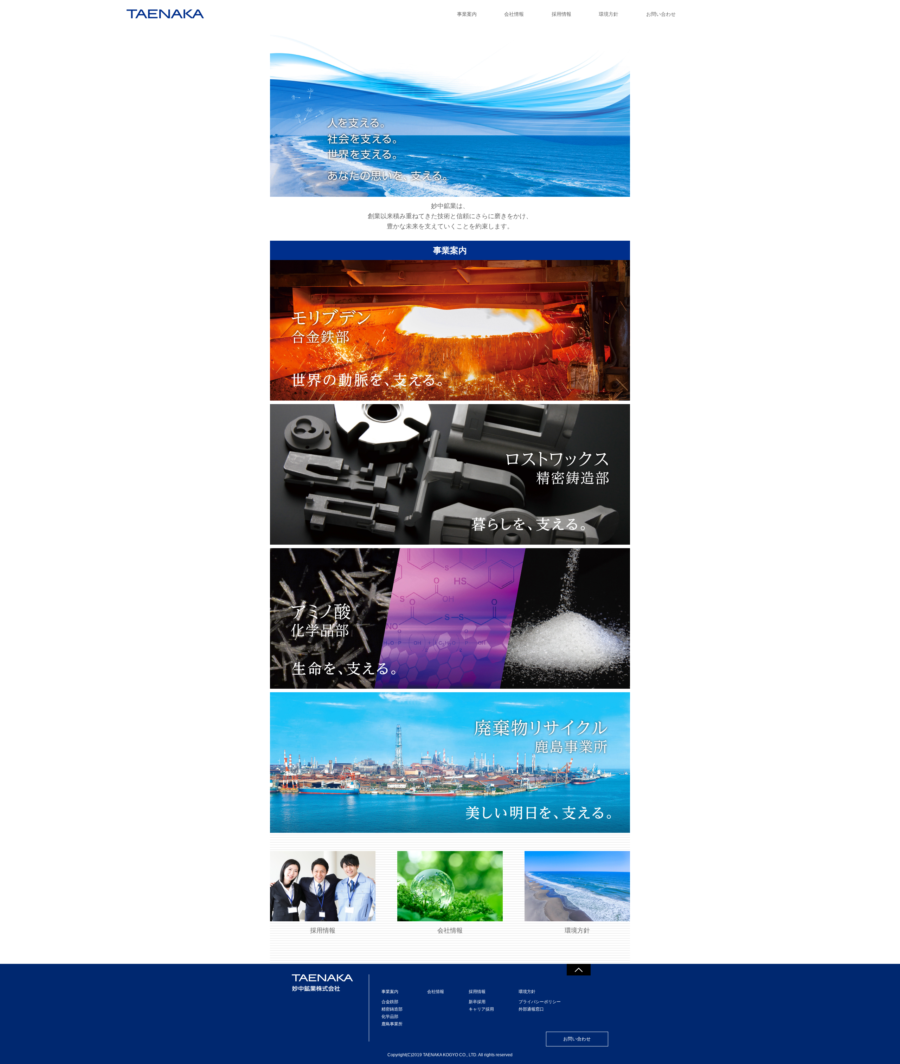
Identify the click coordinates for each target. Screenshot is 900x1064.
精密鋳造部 (392, 1009)
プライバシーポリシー (540, 1001)
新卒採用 (477, 1001)
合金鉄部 (389, 1001)
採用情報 (561, 14)
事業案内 (467, 14)
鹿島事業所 (392, 1023)
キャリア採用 (481, 1009)
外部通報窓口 (531, 1009)
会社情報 (514, 14)
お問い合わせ (661, 14)
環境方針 (608, 14)
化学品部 (389, 1016)
